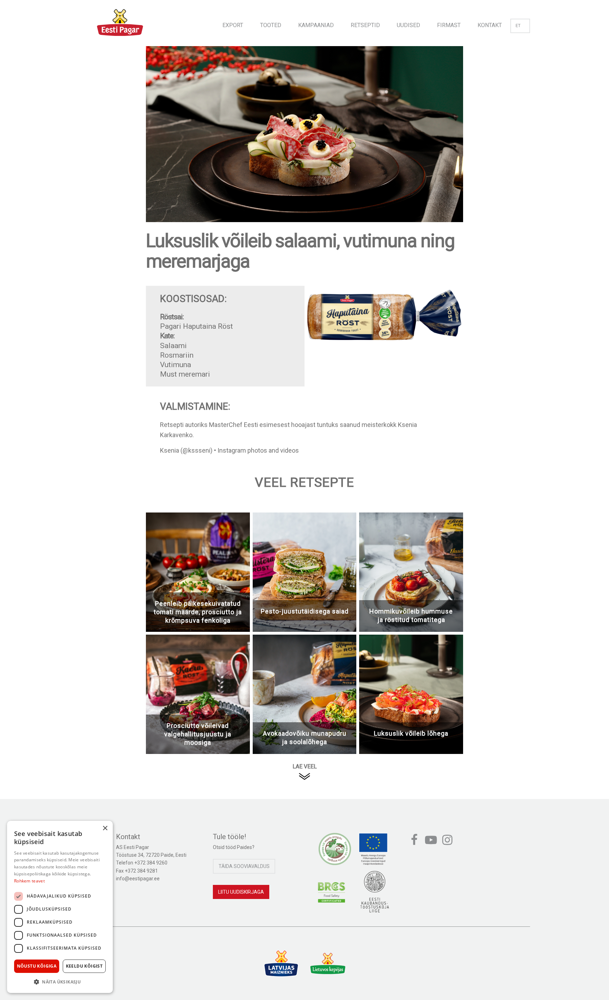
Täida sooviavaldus (244, 866)
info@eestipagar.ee (138, 878)
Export (232, 25)
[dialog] (60, 907)
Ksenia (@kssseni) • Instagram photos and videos (229, 450)
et (518, 25)
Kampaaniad (316, 25)
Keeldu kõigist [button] (84, 966)
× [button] (104, 828)
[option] (304, 141)
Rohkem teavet (29, 881)
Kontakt (490, 25)
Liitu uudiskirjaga (241, 892)
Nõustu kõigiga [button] (37, 966)
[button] (60, 981)
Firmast (449, 25)
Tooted (270, 25)
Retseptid (365, 25)
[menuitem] (233, 23)
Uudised (408, 25)
